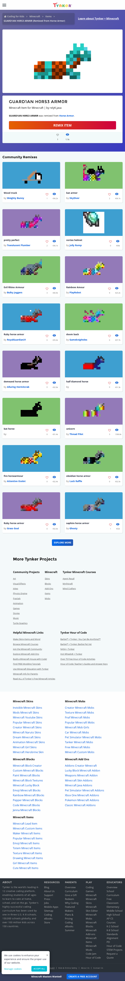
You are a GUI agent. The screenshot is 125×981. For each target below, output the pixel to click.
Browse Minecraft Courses (25, 644)
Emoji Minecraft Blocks (27, 790)
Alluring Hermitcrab (18, 386)
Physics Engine (20, 593)
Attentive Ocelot (16, 481)
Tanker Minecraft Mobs (79, 742)
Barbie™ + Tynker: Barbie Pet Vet (76, 644)
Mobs (47, 598)
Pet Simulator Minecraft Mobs (83, 737)
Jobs (46, 902)
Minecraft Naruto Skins (27, 732)
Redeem (69, 899)
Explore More (62, 542)
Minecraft (34, 16)
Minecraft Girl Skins (25, 747)
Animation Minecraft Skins (29, 742)
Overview (70, 887)
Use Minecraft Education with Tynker (31, 668)
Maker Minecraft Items (26, 833)
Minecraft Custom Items (27, 828)
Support (48, 895)
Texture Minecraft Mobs (79, 712)
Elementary (113, 906)
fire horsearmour (13, 475)
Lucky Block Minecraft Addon (82, 770)
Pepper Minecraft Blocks (28, 800)
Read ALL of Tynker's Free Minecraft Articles (34, 678)
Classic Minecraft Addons (80, 805)
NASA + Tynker (67, 649)
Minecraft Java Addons (78, 785)
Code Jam (91, 953)
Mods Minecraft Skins (26, 712)
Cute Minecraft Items (25, 868)
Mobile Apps (51, 906)
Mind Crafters (69, 588)
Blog (46, 887)
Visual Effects (19, 583)
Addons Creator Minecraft (81, 765)
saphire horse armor (77, 523)
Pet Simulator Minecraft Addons (84, 790)
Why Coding (71, 902)
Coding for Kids (15, 16)
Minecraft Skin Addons (78, 780)
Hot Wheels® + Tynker (71, 653)
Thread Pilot (76, 434)
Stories (16, 613)
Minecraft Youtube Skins (27, 717)
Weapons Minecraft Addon (81, 775)
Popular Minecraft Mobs (80, 722)
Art (14, 578)
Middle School (115, 910)
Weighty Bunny (15, 198)
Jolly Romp (75, 245)
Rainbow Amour (75, 287)
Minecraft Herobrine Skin (28, 752)
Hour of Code (93, 957)
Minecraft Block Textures (28, 780)
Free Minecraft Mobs (77, 747)
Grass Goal (13, 528)
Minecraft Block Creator (27, 765)
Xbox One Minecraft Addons (82, 795)
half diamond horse (77, 381)
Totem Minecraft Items (27, 848)
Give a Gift (71, 895)
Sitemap (48, 910)
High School (113, 914)
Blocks (48, 583)
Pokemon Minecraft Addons (82, 800)
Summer (70, 930)
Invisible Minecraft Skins (27, 707)
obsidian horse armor (78, 475)
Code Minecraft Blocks (26, 805)
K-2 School (112, 926)
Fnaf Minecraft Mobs (77, 717)
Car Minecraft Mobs (77, 732)
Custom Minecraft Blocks (28, 770)
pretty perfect (11, 240)
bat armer (71, 192)
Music (16, 618)
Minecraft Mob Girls (77, 727)
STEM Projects (114, 949)
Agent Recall (68, 578)
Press (47, 899)
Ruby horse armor (14, 334)
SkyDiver (74, 198)
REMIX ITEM (62, 125)
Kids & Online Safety (67, 968)
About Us (49, 891)
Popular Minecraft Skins (27, 722)
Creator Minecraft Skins (27, 727)
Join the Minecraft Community (27, 649)
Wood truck (10, 192)
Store (47, 922)
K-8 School (112, 930)
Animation (18, 603)
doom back (72, 334)
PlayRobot (75, 292)
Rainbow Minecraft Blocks (28, 795)
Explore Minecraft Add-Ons (26, 653)
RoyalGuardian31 (16, 339)
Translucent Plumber (18, 245)
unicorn (70, 428)
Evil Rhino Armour (14, 287)
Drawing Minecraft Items (28, 858)
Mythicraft (68, 583)
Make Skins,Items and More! (26, 639)
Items (48, 16)
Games (16, 608)
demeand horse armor (16, 381)
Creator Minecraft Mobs (79, 707)
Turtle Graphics (20, 623)
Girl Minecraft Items (25, 863)
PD (108, 942)
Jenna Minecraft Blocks (27, 810)
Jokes (15, 588)
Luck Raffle (75, 481)
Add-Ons (49, 588)
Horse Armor (66, 115)
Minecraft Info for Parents (25, 673)
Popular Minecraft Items (27, 838)
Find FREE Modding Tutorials (27, 663)
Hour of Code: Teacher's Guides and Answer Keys (84, 663)
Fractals (17, 598)
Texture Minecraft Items (27, 853)
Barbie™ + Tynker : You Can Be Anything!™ (80, 639)
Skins (47, 578)
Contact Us (98, 968)
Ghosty (73, 528)
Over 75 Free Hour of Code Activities (77, 659)
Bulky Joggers (14, 292)
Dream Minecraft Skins (27, 737)
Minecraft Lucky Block (26, 785)
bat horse (9, 428)
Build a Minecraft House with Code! (30, 659)
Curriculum (71, 891)
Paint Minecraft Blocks (26, 775)
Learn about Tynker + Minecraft (98, 18)
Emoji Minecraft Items (26, 843)
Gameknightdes (78, 339)
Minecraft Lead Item (25, 823)
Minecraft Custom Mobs (79, 752)
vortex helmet (74, 240)
